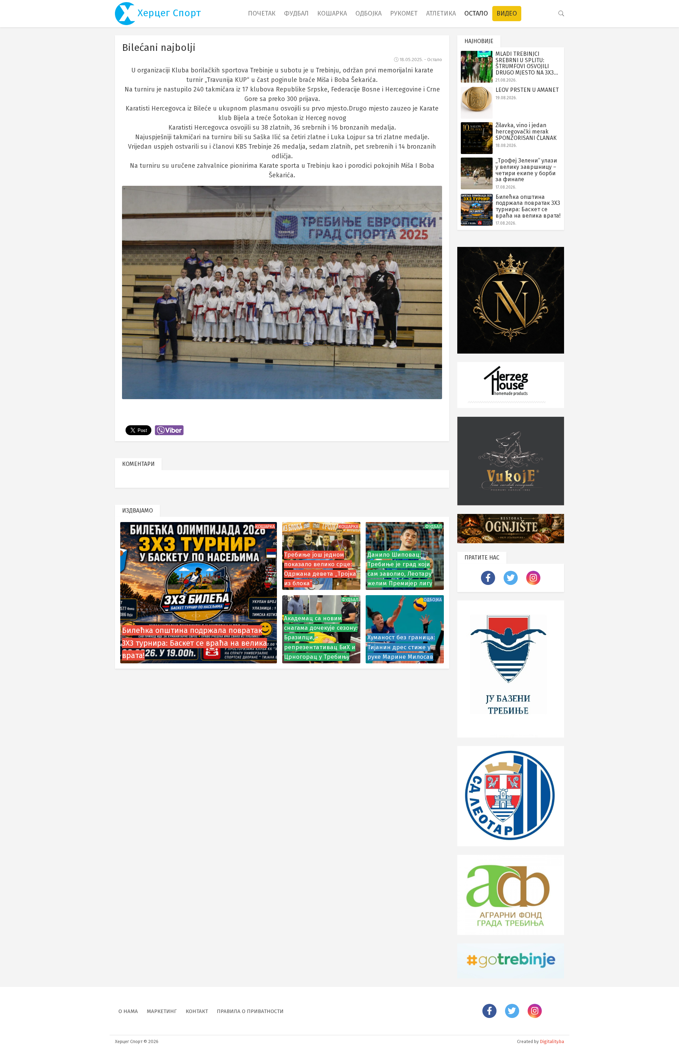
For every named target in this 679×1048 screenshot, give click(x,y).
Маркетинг (162, 1011)
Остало (476, 13)
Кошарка (332, 13)
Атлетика (441, 13)
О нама (128, 1011)
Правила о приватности (250, 1011)
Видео (507, 13)
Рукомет (404, 13)
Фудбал (296, 13)
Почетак (261, 13)
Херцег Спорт (168, 13)
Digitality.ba (552, 1041)
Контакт (197, 1011)
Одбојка (368, 13)
